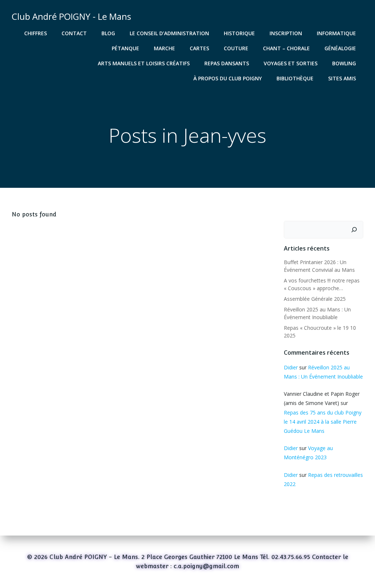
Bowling (344, 63)
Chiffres (35, 33)
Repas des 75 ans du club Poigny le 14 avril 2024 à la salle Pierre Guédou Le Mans (322, 421)
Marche (164, 48)
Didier (291, 367)
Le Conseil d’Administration (169, 33)
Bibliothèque (294, 78)
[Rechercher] (354, 229)
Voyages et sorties (291, 63)
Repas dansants (226, 63)
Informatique (336, 33)
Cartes (199, 48)
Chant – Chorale (286, 48)
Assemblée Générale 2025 (315, 298)
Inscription (286, 33)
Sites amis (342, 78)
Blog (108, 33)
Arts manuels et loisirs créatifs (144, 63)
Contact (74, 33)
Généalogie (340, 48)
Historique (239, 33)
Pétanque (125, 48)
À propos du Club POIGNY (227, 78)
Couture (236, 48)
